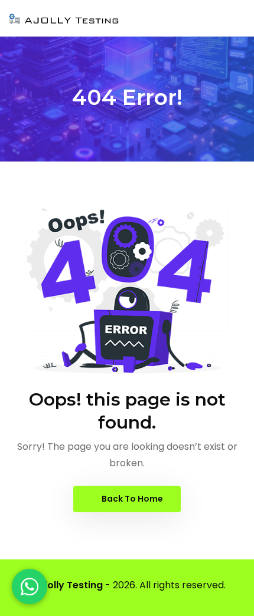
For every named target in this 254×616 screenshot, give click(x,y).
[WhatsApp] (29, 586)
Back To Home (131, 499)
